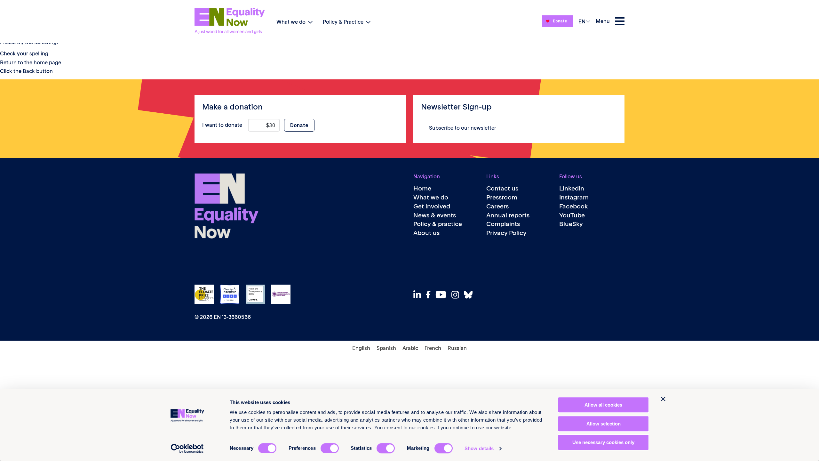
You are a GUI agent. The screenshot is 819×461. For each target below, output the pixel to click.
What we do (291, 22)
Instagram (574, 197)
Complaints (503, 224)
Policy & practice (437, 224)
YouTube (572, 215)
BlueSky (571, 224)
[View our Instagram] (457, 294)
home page (47, 62)
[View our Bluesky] (470, 294)
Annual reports (507, 215)
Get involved (431, 206)
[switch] (330, 448)
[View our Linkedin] (419, 294)
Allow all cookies (603, 405)
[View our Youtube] (442, 294)
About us (426, 233)
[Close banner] (663, 399)
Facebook (573, 206)
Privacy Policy (506, 233)
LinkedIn (571, 188)
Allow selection (603, 423)
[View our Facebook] (430, 294)
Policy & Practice (343, 22)
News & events (434, 215)
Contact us (502, 188)
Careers (497, 206)
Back (29, 71)
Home (422, 188)
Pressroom (501, 197)
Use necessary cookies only (603, 442)
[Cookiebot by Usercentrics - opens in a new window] (187, 448)
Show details (479, 448)
